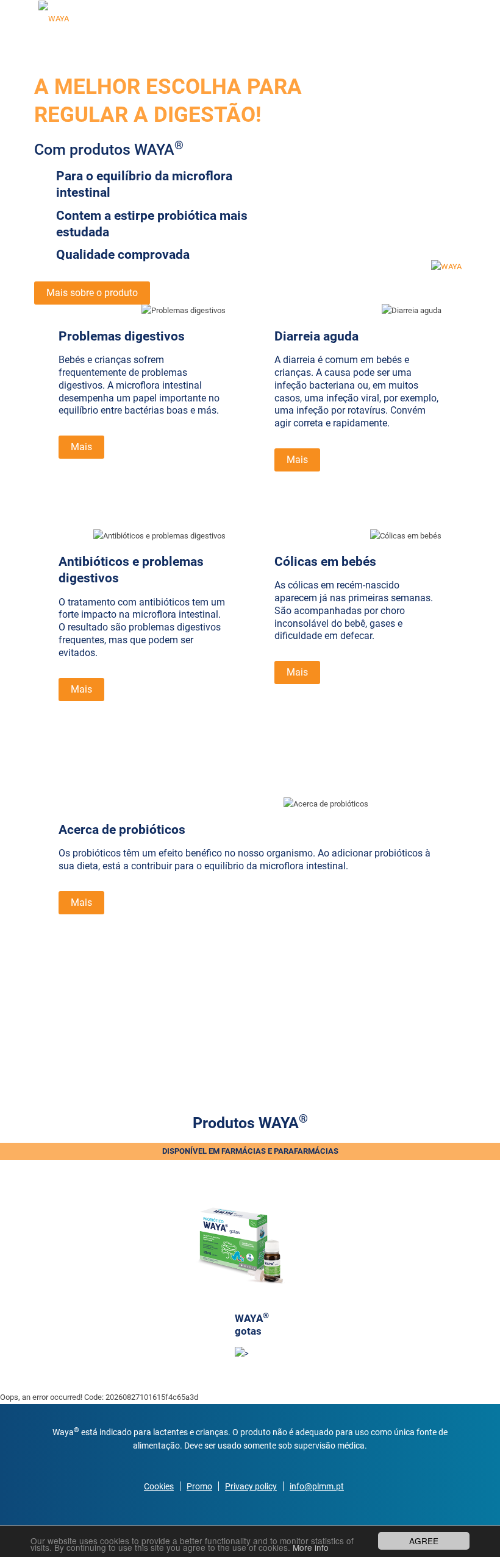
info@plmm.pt (317, 1486)
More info (311, 1547)
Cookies (159, 1486)
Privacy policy (251, 1486)
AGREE (423, 1540)
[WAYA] (53, 18)
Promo (199, 1486)
